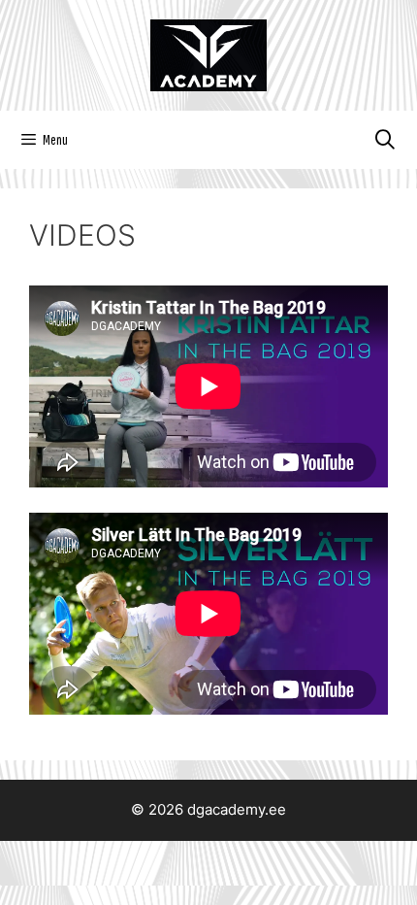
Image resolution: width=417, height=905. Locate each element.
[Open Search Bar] (385, 140)
